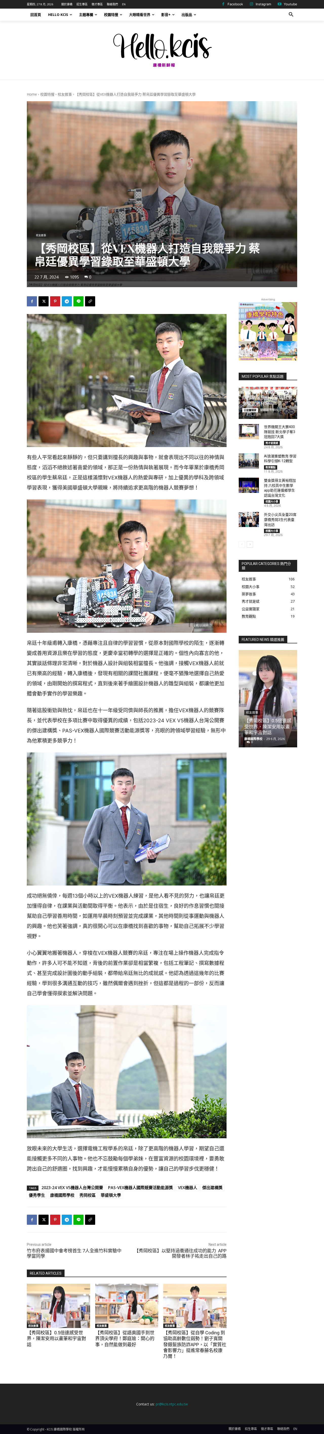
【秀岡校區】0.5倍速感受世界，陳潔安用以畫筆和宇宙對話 (56, 1338)
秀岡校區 (87, 1195)
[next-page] (250, 544)
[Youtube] (279, 4)
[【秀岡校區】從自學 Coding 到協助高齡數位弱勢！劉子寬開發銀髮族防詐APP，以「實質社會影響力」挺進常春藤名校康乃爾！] (195, 1306)
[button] (291, 15)
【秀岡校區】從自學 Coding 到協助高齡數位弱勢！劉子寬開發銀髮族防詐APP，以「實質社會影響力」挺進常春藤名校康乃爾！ (194, 1344)
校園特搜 (47, 94)
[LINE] (78, 301)
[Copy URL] (90, 301)
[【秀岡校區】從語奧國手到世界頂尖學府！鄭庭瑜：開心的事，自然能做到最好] (126, 1306)
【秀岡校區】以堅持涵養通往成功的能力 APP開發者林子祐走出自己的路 (180, 1253)
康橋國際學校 (62, 1195)
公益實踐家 (250, 410)
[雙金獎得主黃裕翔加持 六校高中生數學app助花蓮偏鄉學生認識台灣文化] (249, 485)
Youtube (290, 4)
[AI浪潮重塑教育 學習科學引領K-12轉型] (249, 461)
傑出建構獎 (212, 1187)
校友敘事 (65, 94)
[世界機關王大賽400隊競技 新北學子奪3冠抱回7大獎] (249, 431)
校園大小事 (272, 501)
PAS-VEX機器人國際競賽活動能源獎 (140, 1187)
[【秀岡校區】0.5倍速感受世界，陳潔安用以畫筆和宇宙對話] (58, 1306)
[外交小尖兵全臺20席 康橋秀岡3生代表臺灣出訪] (249, 519)
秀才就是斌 (272, 443)
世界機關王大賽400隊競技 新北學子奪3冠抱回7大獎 (279, 432)
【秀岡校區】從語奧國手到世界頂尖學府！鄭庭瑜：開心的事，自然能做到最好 (124, 1338)
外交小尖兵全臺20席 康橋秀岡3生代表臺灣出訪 (280, 519)
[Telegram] (67, 301)
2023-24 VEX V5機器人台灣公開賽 (72, 1187)
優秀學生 (37, 1195)
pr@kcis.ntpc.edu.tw (172, 1404)
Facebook (235, 4)
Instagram (263, 4)
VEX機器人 (187, 1187)
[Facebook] (223, 4)
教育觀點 (271, 467)
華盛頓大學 (111, 1195)
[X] (43, 301)
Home (32, 94)
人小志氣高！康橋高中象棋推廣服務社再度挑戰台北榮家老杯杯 (267, 397)
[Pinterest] (55, 301)
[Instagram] (251, 4)
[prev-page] (242, 544)
